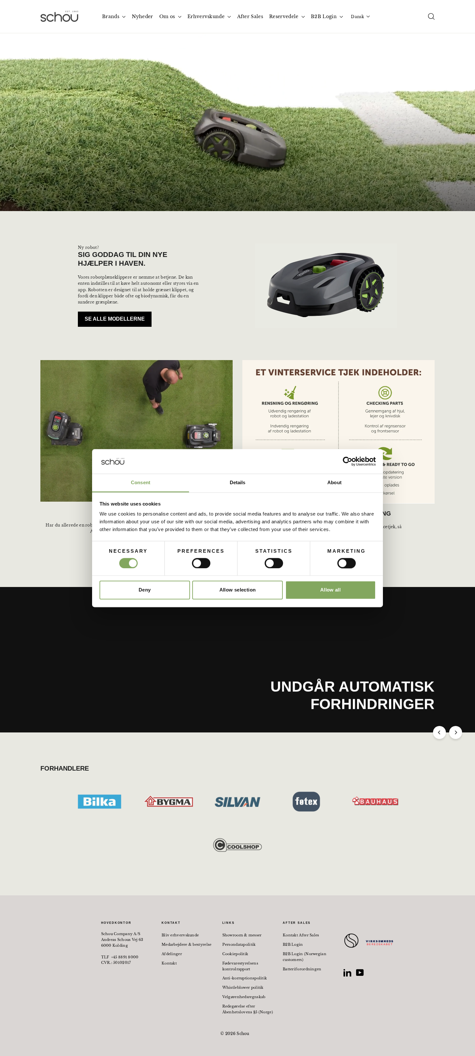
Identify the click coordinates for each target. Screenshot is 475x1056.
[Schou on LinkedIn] (347, 972)
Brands (111, 16)
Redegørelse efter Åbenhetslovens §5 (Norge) (247, 1009)
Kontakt (169, 963)
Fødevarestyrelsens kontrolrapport (240, 966)
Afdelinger (172, 954)
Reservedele (284, 16)
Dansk (357, 16)
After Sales (250, 16)
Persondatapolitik (239, 944)
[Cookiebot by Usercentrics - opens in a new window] (347, 461)
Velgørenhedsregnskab (244, 997)
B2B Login (324, 16)
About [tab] (334, 482)
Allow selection (237, 590)
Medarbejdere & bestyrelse (187, 944)
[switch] (201, 563)
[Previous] (439, 732)
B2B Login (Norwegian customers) (304, 957)
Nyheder (142, 16)
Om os (167, 16)
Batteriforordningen (302, 969)
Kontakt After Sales (301, 935)
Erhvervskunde (206, 16)
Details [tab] (238, 482)
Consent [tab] (140, 482)
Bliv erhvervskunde (180, 935)
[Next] (455, 732)
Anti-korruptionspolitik (244, 978)
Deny (145, 590)
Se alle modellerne (115, 319)
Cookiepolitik (235, 954)
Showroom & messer (242, 935)
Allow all (330, 590)
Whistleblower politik (243, 987)
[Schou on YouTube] (360, 972)
